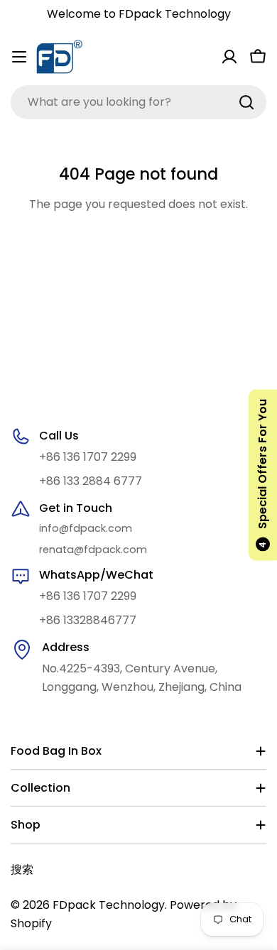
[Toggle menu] (19, 56)
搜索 (22, 869)
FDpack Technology (109, 905)
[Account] (229, 56)
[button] (263, 475)
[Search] (246, 102)
